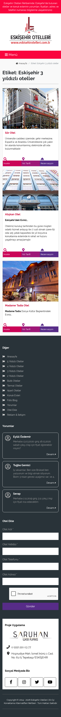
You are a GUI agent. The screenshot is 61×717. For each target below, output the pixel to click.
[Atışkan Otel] (30, 189)
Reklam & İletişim (16, 415)
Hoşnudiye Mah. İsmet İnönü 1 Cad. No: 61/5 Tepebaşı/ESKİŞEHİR (32, 655)
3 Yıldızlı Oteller (15, 371)
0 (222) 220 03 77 (21, 647)
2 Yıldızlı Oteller (15, 376)
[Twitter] (37, 682)
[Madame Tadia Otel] (30, 281)
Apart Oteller (14, 390)
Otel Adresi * (9, 574)
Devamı (51, 454)
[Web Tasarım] (30, 636)
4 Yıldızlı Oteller (15, 366)
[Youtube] (50, 682)
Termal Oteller (14, 385)
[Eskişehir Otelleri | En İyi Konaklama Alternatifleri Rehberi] (30, 30)
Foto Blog (12, 400)
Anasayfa (22, 63)
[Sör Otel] (30, 108)
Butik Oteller (13, 381)
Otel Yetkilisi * (10, 544)
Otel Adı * (7, 529)
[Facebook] (11, 682)
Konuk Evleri (13, 395)
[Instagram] (24, 682)
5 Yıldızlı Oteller (15, 361)
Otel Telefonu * (11, 559)
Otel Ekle (12, 410)
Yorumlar (12, 405)
